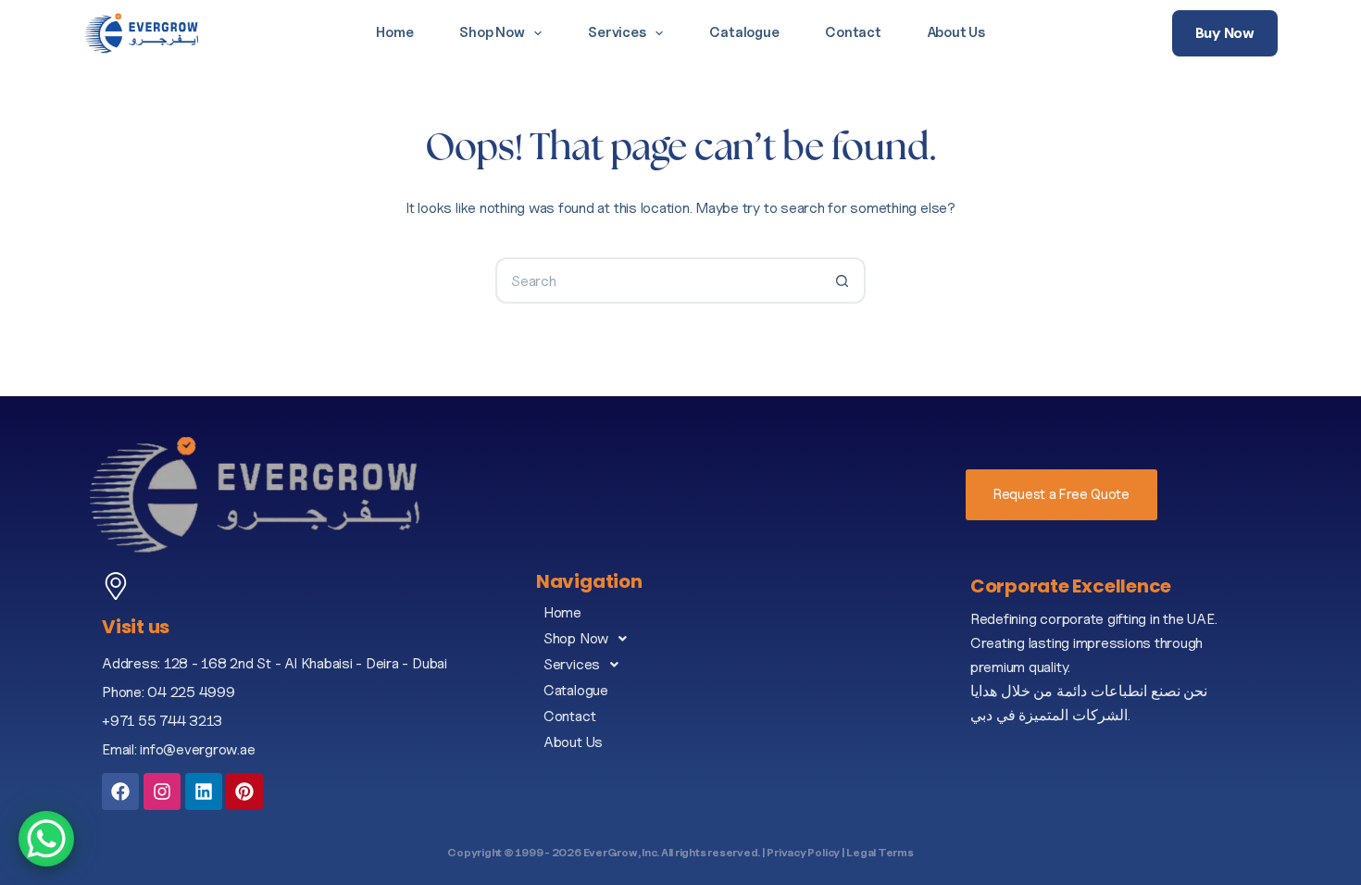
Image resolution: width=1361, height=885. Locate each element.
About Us (956, 32)
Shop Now (491, 32)
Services (616, 32)
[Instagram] (162, 791)
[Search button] (842, 280)
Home (394, 32)
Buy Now (1225, 33)
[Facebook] (120, 791)
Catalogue (744, 32)
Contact (852, 32)
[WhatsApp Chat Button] (46, 838)
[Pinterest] (244, 791)
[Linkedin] (203, 791)
